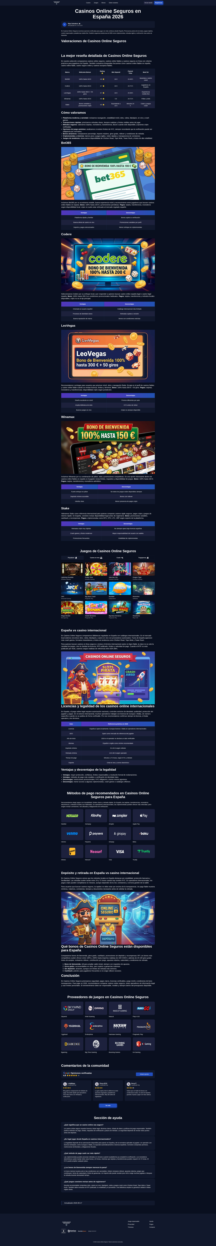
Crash (118, 557)
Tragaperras (142, 557)
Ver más (108, 1105)
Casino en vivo (95, 557)
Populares (71, 557)
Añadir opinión (144, 1074)
